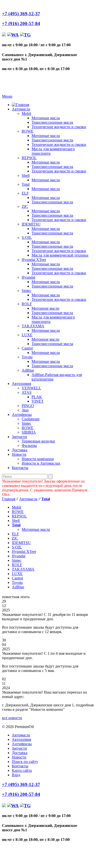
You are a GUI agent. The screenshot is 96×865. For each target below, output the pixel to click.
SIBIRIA (29, 432)
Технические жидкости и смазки (59, 127)
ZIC (25, 206)
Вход (16, 775)
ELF (25, 193)
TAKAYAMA (33, 326)
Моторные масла (46, 118)
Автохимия (21, 383)
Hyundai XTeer (34, 260)
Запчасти (19, 437)
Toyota (27, 357)
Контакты (20, 468)
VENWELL (31, 388)
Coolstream (30, 419)
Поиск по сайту (25, 761)
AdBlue (28, 370)
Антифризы (22, 414)
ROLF (27, 304)
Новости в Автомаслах (41, 463)
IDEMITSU (31, 224)
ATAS (27, 392)
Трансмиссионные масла (52, 122)
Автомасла (21, 109)
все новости (12, 718)
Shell (26, 175)
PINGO (28, 406)
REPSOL (29, 158)
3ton (25, 410)
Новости (19, 454)
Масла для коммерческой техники (60, 255)
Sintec (26, 290)
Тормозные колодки (38, 441)
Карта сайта (22, 770)
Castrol (27, 348)
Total (26, 184)
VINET (38, 401)
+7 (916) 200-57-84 (21, 23)
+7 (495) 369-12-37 (21, 13)
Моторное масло (45, 308)
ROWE (27, 131)
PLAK (37, 397)
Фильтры (29, 445)
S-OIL (27, 237)
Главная (8, 499)
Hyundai (28, 277)
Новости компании (38, 459)
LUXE (27, 335)
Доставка (19, 450)
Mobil (26, 113)
